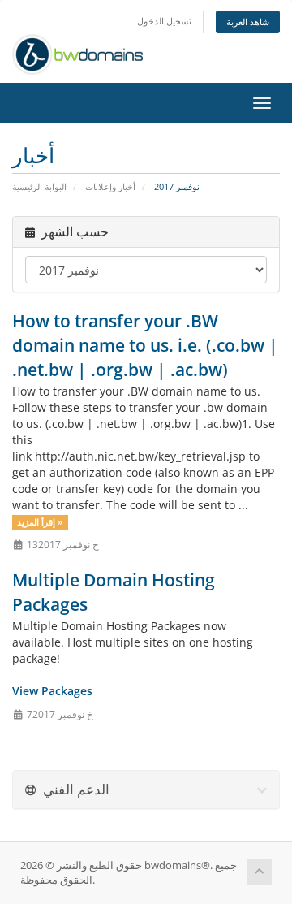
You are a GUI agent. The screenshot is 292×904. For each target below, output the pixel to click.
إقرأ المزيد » (39, 522)
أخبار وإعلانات (110, 186)
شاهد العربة (247, 21)
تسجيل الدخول (164, 21)
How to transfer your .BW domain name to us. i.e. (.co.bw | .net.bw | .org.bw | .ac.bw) (145, 345)
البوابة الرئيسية (39, 186)
